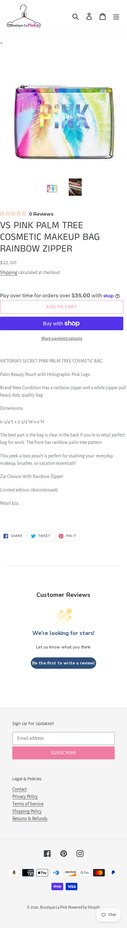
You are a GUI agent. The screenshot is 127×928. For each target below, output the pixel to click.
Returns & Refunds (29, 818)
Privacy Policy (25, 796)
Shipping (8, 272)
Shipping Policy (27, 811)
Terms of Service (27, 803)
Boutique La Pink (53, 907)
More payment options (61, 338)
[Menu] (116, 16)
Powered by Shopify (84, 907)
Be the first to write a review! (63, 663)
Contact (19, 789)
